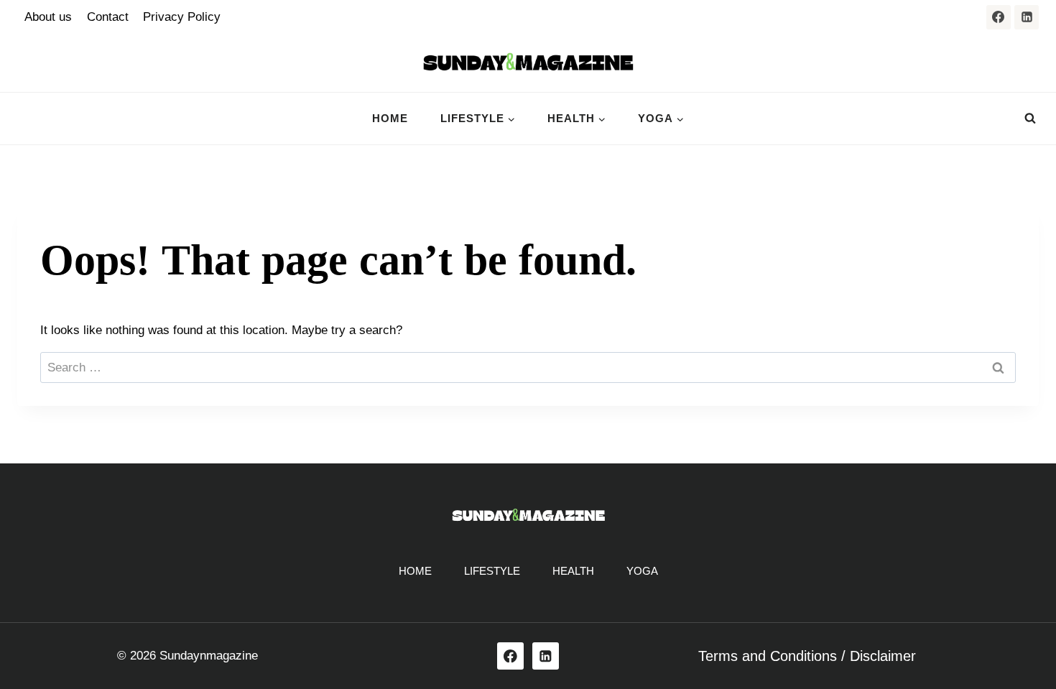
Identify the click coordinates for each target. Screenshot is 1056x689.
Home (390, 118)
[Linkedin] (1026, 17)
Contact (108, 17)
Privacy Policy (182, 17)
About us (48, 17)
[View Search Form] (1030, 118)
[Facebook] (998, 17)
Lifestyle (492, 571)
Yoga (642, 571)
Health (573, 571)
